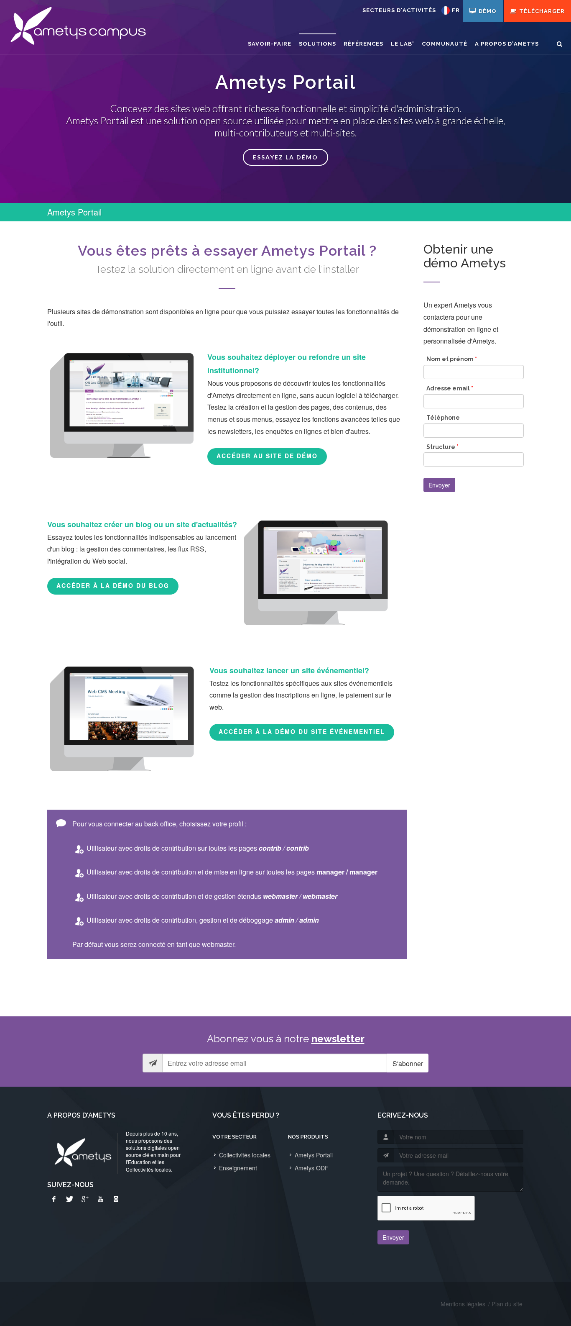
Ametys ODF (312, 1168)
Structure (442, 447)
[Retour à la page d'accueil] (77, 27)
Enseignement (238, 1168)
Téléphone (443, 417)
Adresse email (449, 388)
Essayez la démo (285, 157)
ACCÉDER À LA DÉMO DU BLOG (112, 585)
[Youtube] (100, 1199)
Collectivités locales (244, 1155)
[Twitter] (69, 1199)
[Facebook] (54, 1199)
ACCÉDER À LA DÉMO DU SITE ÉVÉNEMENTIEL (302, 731)
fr (456, 10)
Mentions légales (463, 1304)
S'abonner (408, 1063)
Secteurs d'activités (399, 10)
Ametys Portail (314, 1155)
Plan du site (507, 1304)
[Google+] (85, 1199)
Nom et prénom (451, 359)
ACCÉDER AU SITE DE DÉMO (267, 455)
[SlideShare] (115, 1199)
